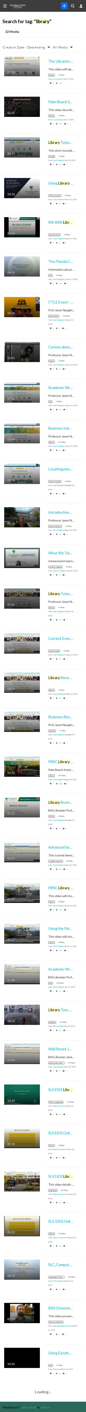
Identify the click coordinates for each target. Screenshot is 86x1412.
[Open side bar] (5, 6)
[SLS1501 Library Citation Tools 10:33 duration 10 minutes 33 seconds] (22, 1094)
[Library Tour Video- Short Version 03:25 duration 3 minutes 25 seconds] (22, 1014)
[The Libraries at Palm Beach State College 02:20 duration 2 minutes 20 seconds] (22, 65)
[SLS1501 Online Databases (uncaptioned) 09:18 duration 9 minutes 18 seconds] (22, 1137)
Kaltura (45, 1407)
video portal (28, 1407)
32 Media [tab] (12, 31)
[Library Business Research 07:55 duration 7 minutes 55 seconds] (22, 807)
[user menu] (81, 6)
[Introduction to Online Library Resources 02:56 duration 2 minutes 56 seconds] (22, 517)
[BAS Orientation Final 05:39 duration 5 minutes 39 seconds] (22, 1312)
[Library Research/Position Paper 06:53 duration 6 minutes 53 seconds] (22, 682)
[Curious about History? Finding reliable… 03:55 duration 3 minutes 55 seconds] (22, 351)
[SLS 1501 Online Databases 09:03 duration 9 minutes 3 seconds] (22, 1225)
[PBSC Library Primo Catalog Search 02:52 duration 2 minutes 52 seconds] (22, 766)
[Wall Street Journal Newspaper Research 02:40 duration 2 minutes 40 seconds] (22, 1053)
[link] (64, 6)
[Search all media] (72, 6)
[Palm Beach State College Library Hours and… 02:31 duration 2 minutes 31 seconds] (22, 106)
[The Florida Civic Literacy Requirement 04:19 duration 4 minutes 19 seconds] (22, 266)
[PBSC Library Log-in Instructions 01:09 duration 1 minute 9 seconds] (22, 892)
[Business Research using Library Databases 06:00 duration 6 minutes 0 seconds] (22, 721)
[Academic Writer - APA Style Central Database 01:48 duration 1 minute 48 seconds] (22, 973)
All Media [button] (60, 47)
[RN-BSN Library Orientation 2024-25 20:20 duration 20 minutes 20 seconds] (22, 227)
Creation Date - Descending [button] (24, 47)
